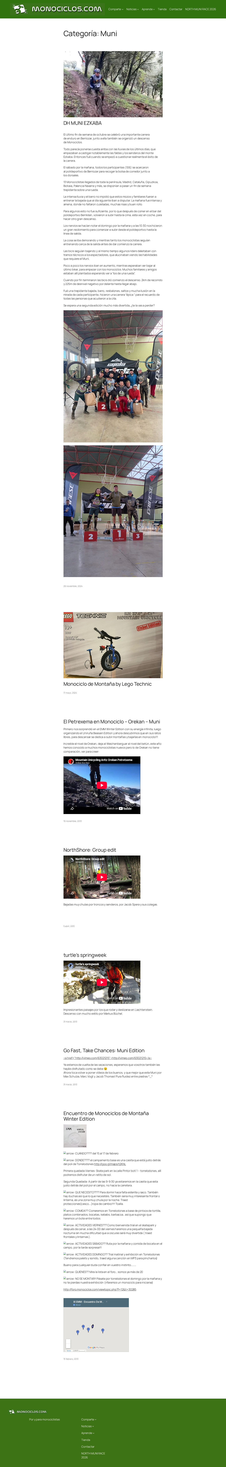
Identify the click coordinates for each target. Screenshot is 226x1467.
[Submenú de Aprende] (154, 9)
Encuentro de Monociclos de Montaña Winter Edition (106, 1116)
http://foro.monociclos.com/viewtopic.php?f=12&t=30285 (99, 1289)
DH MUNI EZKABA (82, 123)
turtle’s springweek (84, 955)
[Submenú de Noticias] (138, 9)
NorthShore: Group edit (89, 850)
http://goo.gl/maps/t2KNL (110, 1164)
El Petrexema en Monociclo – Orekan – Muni (111, 721)
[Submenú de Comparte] (122, 9)
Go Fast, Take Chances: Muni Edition (104, 1050)
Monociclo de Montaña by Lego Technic (107, 684)
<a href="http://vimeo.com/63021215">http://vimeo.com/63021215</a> (107, 1058)
